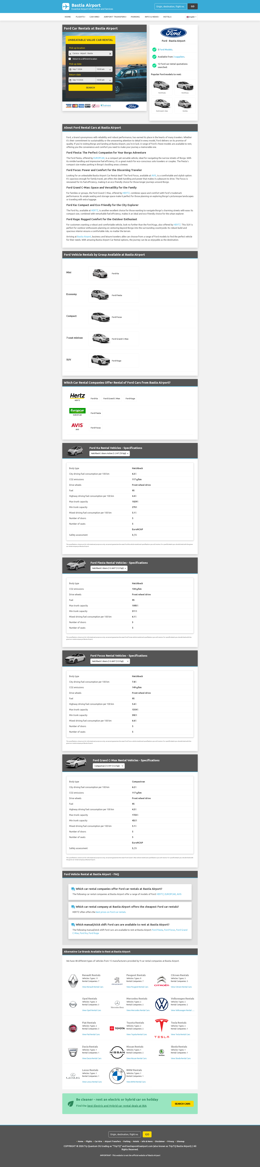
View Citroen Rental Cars (181, 987)
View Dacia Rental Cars (91, 1058)
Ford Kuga (94, 933)
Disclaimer (160, 1141)
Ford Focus (169, 930)
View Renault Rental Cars (92, 987)
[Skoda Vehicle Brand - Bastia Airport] (162, 1052)
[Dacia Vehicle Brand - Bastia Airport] (73, 1052)
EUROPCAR (99, 158)
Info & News (151, 17)
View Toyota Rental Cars (136, 1034)
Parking (135, 17)
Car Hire (94, 17)
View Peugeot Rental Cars (137, 987)
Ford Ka (84, 933)
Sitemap (180, 1141)
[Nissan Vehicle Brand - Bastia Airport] (117, 1052)
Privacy (170, 1141)
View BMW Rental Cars (136, 1082)
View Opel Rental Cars (91, 1010)
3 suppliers (178, 57)
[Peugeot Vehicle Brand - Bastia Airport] (117, 981)
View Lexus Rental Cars (92, 1082)
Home (68, 17)
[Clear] (110, 54)
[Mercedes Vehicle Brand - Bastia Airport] (117, 1004)
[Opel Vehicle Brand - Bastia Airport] (73, 1004)
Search (90, 87)
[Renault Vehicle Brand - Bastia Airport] (73, 981)
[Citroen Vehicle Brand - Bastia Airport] (162, 981)
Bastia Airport (92, 6)
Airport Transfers (115, 17)
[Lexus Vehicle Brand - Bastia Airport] (73, 1075)
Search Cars (182, 1103)
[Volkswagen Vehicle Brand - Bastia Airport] (162, 1004)
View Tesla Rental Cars (180, 1034)
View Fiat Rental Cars (91, 1034)
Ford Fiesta (157, 930)
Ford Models (166, 49)
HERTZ (126, 193)
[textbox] (91, 53)
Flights (80, 17)
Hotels (167, 17)
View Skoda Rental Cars (181, 1058)
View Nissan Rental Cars (136, 1058)
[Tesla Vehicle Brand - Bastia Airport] (162, 1028)
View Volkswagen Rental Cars (183, 1010)
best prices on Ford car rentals (111, 912)
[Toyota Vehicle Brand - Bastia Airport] (117, 1028)
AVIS (154, 175)
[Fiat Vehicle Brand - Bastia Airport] (73, 1028)
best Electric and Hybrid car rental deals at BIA (117, 1105)
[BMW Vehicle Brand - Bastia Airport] (117, 1076)
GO (192, 6)
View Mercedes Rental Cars (138, 1010)
